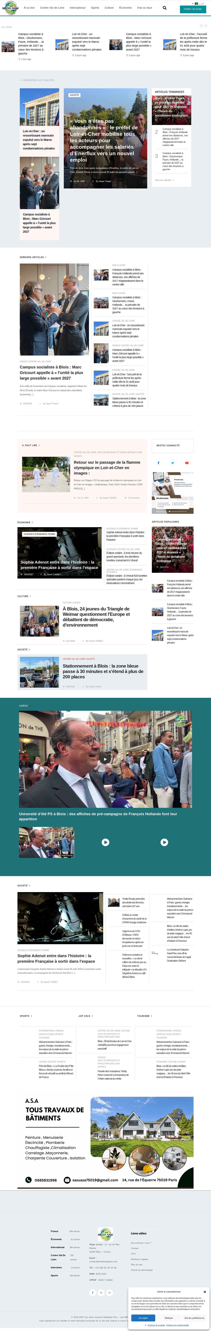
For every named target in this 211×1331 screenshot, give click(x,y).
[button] (204, 1291)
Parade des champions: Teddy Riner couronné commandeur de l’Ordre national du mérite (113, 1075)
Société (74, 95)
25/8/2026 (70, 686)
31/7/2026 (70, 641)
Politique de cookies (156, 1325)
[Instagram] (101, 1292)
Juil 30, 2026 (79, 181)
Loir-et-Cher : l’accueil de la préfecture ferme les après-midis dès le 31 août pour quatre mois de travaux (193, 42)
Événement (41, 534)
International (78, 7)
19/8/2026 (28, 574)
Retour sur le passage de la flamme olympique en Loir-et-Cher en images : (107, 467)
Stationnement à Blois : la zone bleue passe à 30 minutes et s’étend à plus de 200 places (129, 402)
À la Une (29, 7)
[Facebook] (92, 1292)
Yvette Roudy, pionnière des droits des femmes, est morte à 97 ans (133, 903)
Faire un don (193, 9)
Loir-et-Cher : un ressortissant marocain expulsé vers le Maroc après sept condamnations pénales (86, 42)
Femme (51, 534)
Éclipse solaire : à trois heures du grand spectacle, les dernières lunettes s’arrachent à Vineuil (124, 556)
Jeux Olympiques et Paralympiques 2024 (119, 452)
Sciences (29, 534)
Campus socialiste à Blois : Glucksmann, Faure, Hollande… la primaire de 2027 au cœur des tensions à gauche (128, 305)
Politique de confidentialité (177, 1325)
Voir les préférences (194, 1318)
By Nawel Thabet (103, 181)
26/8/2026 (27, 404)
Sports (95, 7)
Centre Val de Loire (52, 7)
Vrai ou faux (144, 7)
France (24, 361)
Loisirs (76, 602)
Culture (109, 7)
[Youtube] (109, 1292)
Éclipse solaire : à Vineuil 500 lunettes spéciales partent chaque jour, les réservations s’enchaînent (126, 579)
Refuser (169, 1318)
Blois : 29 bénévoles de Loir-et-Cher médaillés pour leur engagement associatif (114, 1045)
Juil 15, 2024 (83, 498)
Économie (125, 7)
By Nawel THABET (108, 498)
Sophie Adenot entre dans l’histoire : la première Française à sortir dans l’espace (125, 536)
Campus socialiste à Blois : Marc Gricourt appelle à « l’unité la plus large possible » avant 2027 (138, 42)
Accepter (143, 1318)
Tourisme (44, 1038)
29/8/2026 (164, 567)
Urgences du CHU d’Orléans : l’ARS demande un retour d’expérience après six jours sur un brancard (132, 938)
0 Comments (134, 498)
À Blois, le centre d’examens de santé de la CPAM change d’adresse (134, 919)
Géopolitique (46, 1034)
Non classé (118, 265)
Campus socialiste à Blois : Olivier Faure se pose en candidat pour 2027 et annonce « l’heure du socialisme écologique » (171, 106)
